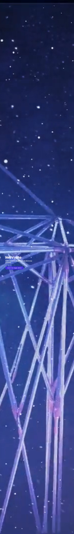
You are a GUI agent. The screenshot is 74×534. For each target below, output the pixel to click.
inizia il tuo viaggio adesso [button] (14, 268)
